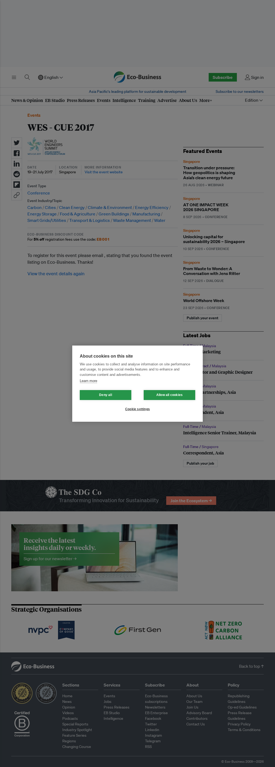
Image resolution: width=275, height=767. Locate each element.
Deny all (105, 395)
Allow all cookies (169, 395)
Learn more (88, 381)
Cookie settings (137, 409)
